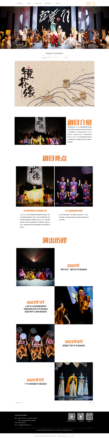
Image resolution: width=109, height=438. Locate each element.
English (89, 3)
